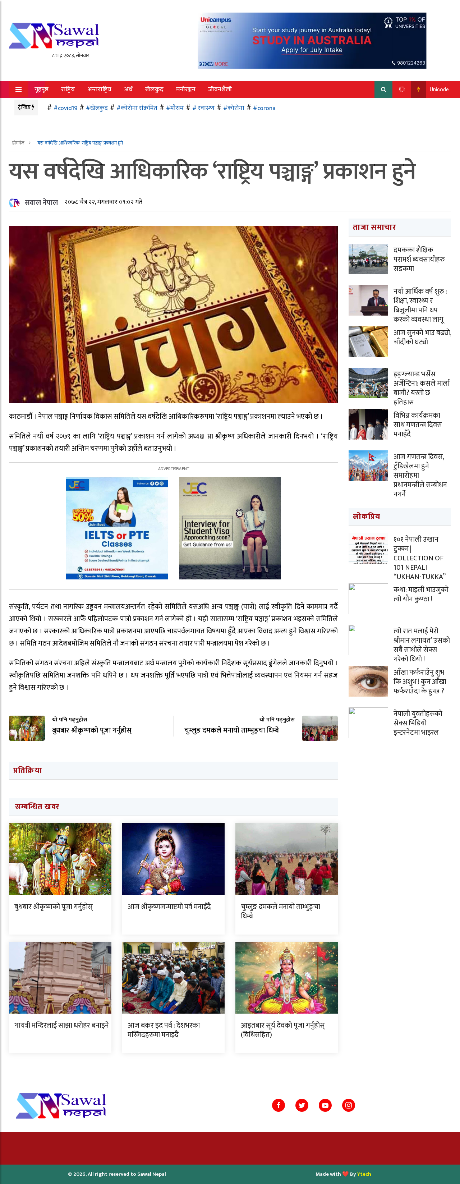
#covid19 (65, 108)
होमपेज (19, 143)
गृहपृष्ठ (41, 89)
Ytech (364, 1174)
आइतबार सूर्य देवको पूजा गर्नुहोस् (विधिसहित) (283, 1030)
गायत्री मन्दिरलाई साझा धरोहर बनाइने (61, 1025)
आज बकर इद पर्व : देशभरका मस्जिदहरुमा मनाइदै (164, 1030)
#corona (264, 108)
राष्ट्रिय (68, 89)
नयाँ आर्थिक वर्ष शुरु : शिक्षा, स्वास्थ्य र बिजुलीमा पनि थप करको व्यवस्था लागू (420, 305)
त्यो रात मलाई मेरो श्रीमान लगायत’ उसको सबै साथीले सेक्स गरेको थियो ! (422, 645)
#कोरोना (233, 108)
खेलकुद (154, 89)
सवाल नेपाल (41, 203)
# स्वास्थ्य (203, 108)
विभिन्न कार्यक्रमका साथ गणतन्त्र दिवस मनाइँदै (418, 424)
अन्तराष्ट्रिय (99, 89)
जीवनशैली (220, 89)
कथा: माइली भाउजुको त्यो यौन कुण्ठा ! (421, 594)
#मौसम (175, 108)
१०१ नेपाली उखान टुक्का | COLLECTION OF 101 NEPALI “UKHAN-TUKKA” (420, 558)
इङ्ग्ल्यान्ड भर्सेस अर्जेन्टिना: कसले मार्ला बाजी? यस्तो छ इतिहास (422, 388)
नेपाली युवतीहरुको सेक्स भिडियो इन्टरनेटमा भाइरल (418, 723)
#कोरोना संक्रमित (136, 108)
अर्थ (128, 89)
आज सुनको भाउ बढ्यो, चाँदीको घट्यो (422, 337)
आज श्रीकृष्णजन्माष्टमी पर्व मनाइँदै (169, 907)
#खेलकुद (97, 108)
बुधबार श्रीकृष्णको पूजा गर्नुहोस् (53, 907)
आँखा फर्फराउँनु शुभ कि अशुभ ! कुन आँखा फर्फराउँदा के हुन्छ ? (420, 681)
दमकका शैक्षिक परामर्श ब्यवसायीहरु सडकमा (419, 259)
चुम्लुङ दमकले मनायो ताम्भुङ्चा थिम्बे (280, 911)
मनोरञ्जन (186, 89)
